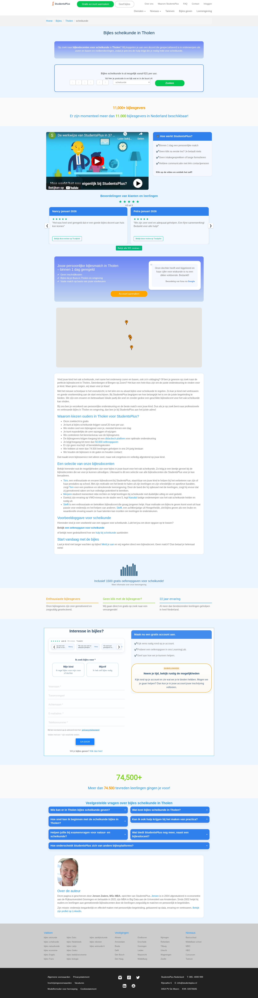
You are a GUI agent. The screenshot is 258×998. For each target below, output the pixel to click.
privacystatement (90, 730)
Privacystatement (81, 977)
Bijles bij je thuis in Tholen (74, 278)
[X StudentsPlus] (138, 977)
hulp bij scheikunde (106, 532)
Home (49, 21)
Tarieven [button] (170, 11)
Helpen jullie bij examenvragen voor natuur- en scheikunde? (80, 834)
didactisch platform (115, 438)
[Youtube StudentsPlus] (133, 985)
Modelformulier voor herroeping (62, 989)
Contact (195, 4)
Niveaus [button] (154, 11)
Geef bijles (124, 4)
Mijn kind (68, 669)
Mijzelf (102, 668)
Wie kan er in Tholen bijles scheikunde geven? (80, 809)
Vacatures (79, 983)
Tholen (69, 21)
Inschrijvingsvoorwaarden (60, 983)
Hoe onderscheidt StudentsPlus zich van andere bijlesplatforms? (91, 845)
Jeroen (155, 896)
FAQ (185, 4)
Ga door (85, 741)
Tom (65, 480)
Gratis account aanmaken (95, 4)
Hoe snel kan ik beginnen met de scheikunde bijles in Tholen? (84, 821)
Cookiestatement (88, 989)
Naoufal (133, 497)
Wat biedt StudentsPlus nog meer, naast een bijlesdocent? (160, 834)
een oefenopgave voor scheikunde (84, 528)
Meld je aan (108, 544)
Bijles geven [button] (185, 11)
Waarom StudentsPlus (168, 4)
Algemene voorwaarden (59, 977)
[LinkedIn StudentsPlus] (124, 985)
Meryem (67, 494)
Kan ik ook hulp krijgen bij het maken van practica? (165, 819)
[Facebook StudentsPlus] (129, 977)
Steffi (66, 504)
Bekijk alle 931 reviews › (129, 248)
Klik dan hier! (96, 751)
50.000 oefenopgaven (106, 442)
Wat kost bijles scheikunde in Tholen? (156, 809)
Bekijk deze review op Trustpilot (67, 239)
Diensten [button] (139, 11)
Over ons (149, 4)
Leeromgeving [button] (204, 11)
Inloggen (208, 4)
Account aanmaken (129, 293)
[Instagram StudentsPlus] (120, 977)
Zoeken (169, 83)
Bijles (59, 21)
